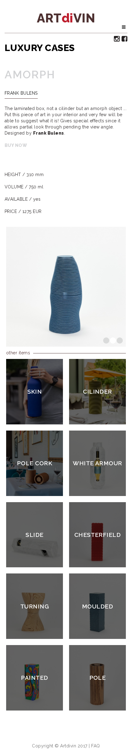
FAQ (95, 745)
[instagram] (117, 39)
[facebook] (125, 39)
